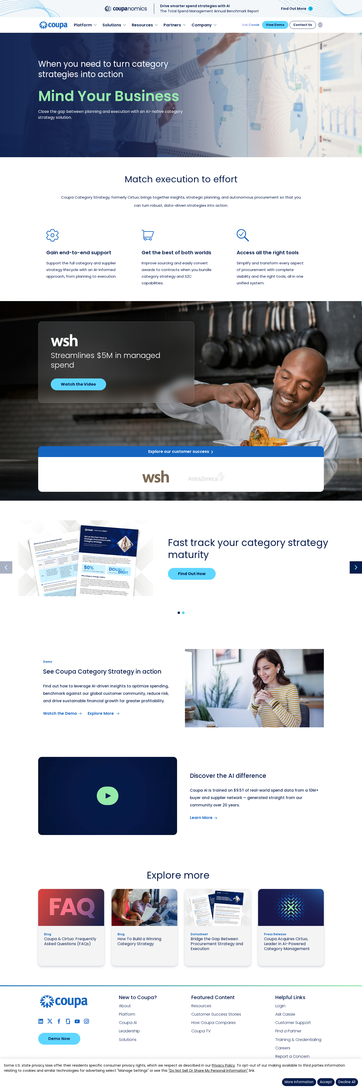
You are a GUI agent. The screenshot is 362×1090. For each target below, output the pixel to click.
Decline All (346, 1082)
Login (280, 1006)
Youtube (77, 1021)
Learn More (201, 817)
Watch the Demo (60, 713)
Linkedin (40, 1021)
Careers (282, 1048)
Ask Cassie (250, 25)
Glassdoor (68, 1021)
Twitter (49, 1021)
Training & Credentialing (298, 1039)
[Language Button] (320, 24)
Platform (127, 1014)
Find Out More (293, 8)
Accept (326, 1082)
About (125, 1006)
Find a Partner (288, 1031)
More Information (299, 1082)
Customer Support (293, 1022)
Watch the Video (78, 384)
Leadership (129, 1031)
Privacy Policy (223, 1065)
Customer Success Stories (216, 1014)
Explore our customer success (178, 451)
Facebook (59, 1021)
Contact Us (302, 25)
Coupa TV (201, 1031)
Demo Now (59, 1038)
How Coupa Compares (213, 1022)
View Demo (275, 25)
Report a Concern (292, 1056)
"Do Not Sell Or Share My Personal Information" (208, 1070)
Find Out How (192, 574)
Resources (201, 1006)
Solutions (127, 1039)
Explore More (101, 713)
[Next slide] (356, 567)
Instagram (86, 1021)
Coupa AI (128, 1022)
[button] (179, 613)
